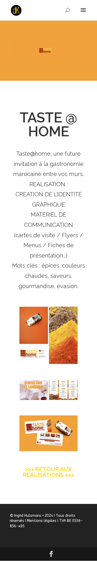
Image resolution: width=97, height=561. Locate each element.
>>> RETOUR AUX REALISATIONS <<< (48, 472)
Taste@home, (34, 153)
